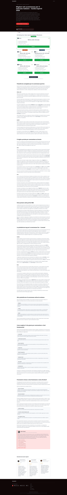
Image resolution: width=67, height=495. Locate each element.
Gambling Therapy (16, 485)
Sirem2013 (14, 1)
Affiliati (31, 487)
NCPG (27, 485)
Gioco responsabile (32, 489)
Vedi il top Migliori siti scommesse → (22, 23)
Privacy (31, 485)
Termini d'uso (31, 486)
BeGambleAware (22, 485)
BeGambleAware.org (41, 78)
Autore (54, 1)
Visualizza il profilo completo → (22, 447)
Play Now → (33, 46)
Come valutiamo (32, 488)
